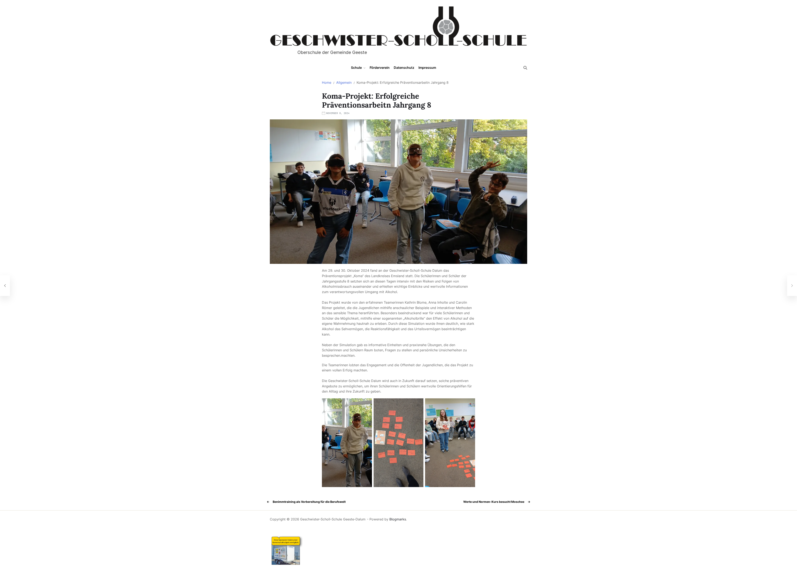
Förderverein (380, 67)
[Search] (525, 68)
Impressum (427, 67)
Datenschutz (404, 67)
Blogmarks (397, 519)
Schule (356, 67)
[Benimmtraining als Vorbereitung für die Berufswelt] (5, 285)
